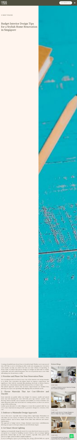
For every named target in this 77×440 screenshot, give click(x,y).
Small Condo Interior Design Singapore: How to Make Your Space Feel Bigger (62, 412)
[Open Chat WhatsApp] (71, 436)
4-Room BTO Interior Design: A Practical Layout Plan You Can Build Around (62, 438)
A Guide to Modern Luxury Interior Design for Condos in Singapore (63, 387)
